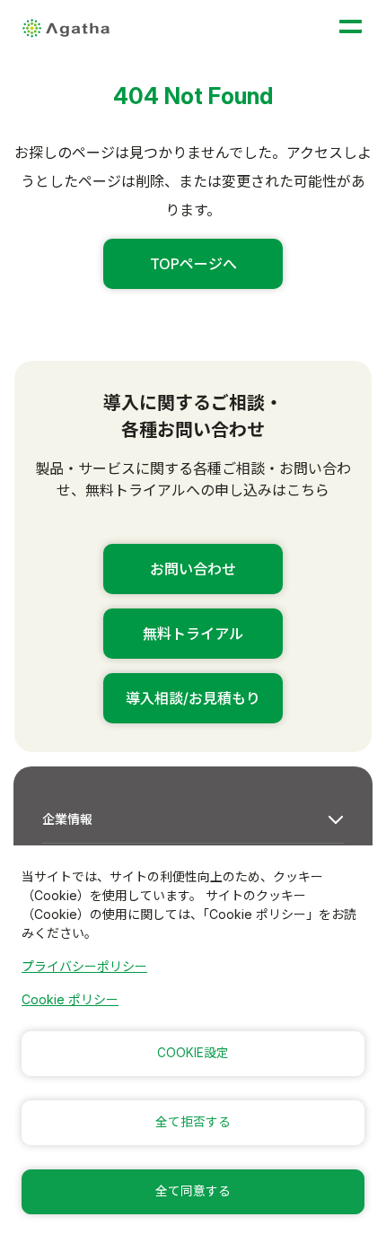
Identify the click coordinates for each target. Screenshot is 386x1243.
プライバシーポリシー (84, 966)
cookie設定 (193, 1053)
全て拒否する (193, 1122)
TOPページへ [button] (193, 264)
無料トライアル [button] (193, 634)
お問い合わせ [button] (193, 569)
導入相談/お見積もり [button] (193, 698)
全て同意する (193, 1191)
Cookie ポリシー (70, 999)
